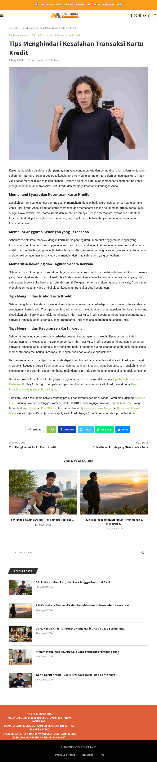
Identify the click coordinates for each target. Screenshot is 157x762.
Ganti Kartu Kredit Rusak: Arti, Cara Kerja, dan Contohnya (75, 675)
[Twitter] (135, 15)
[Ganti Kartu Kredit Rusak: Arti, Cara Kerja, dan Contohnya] (20, 680)
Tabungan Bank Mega (97, 408)
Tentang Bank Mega (64, 754)
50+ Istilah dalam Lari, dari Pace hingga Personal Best (73, 582)
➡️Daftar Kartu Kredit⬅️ (108, 4)
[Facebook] (131, 15)
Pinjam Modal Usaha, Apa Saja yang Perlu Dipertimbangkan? (77, 651)
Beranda (13, 28)
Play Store (47, 408)
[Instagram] (140, 15)
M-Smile (128, 403)
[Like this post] (52, 429)
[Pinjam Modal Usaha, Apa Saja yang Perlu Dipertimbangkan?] (20, 657)
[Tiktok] (149, 15)
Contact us (87, 754)
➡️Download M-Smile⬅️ (77, 4)
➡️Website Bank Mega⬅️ (48, 4)
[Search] (155, 15)
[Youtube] (144, 15)
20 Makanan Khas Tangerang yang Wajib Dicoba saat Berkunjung (80, 628)
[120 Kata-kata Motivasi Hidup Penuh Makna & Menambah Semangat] (114, 492)
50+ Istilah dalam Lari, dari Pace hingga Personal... (42, 519)
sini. (134, 413)
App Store (29, 408)
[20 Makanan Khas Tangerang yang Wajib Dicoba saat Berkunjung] (20, 634)
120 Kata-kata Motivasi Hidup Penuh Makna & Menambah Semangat (82, 605)
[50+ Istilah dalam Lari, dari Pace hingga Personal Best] (43, 492)
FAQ (102, 754)
